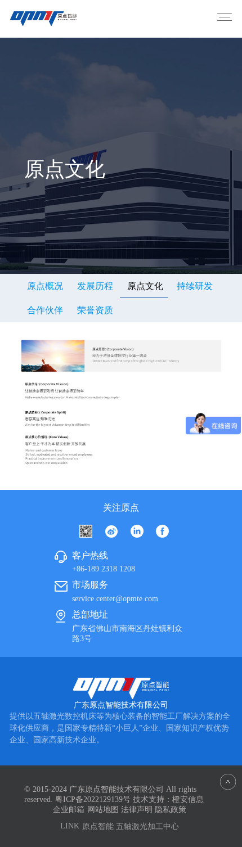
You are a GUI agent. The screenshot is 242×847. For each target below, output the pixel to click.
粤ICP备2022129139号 (93, 799)
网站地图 (103, 809)
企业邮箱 (68, 809)
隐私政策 (170, 809)
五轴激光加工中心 (147, 826)
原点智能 (98, 826)
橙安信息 (188, 799)
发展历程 (95, 286)
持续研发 (195, 286)
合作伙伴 (45, 310)
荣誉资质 (95, 310)
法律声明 (137, 809)
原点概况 (45, 286)
